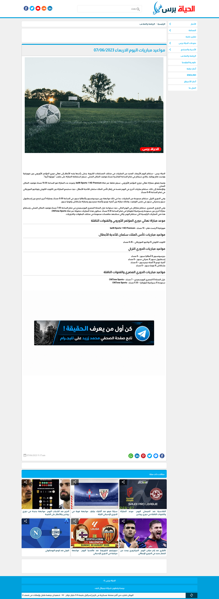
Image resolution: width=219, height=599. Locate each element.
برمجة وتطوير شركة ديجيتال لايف (109, 588)
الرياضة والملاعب (147, 24)
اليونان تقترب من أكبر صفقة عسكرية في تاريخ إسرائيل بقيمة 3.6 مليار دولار (119, 595)
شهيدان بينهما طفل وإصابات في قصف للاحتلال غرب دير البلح (52, 595)
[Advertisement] (112, 35)
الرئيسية (161, 24)
